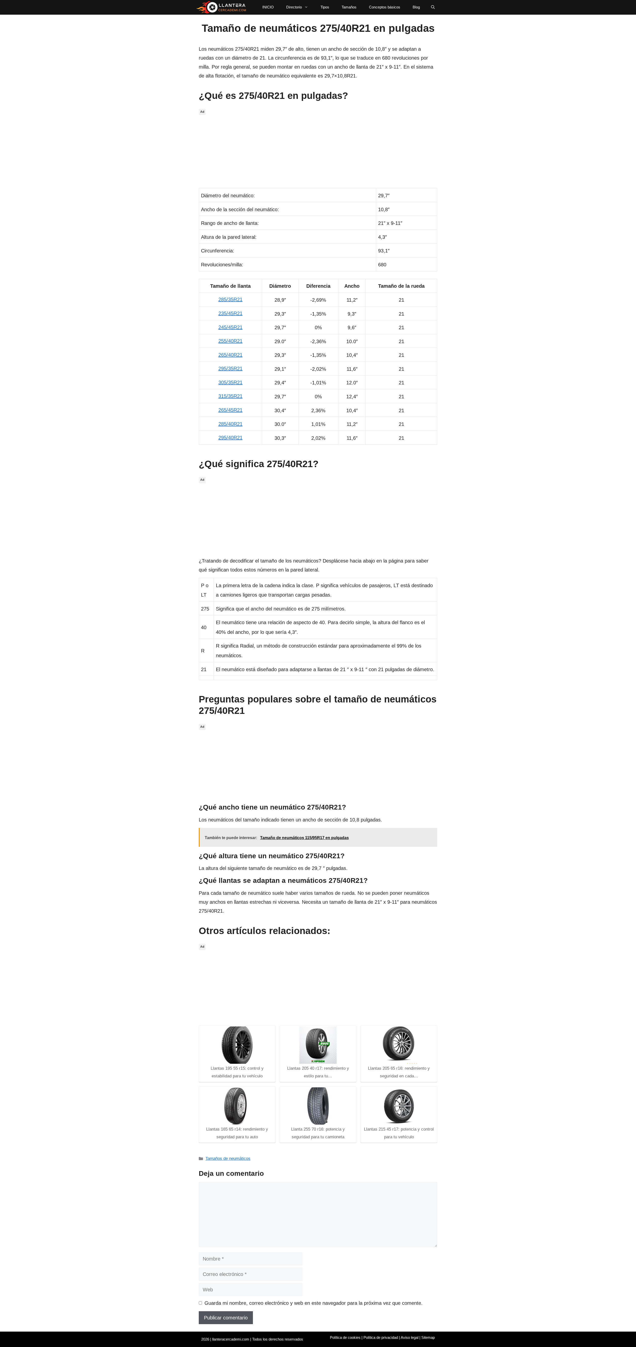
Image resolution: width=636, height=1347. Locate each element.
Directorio (294, 7)
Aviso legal (409, 1337)
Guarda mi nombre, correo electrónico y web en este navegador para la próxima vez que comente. (313, 1303)
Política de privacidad (380, 1337)
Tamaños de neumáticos (227, 1158)
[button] (433, 7)
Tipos (324, 7)
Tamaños (349, 7)
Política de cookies (345, 1337)
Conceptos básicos (384, 7)
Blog (416, 7)
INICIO (268, 7)
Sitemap (428, 1337)
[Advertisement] (318, 151)
